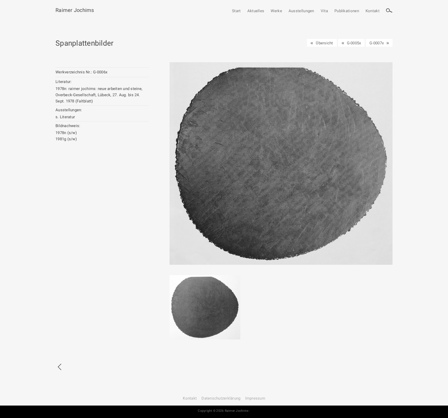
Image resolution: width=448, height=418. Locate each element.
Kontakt (373, 11)
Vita (324, 11)
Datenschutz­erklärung (220, 398)
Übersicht (324, 43)
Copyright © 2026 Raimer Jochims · (224, 410)
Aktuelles (255, 11)
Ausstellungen (301, 11)
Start (236, 11)
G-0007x (376, 43)
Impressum (255, 398)
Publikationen (346, 11)
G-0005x (354, 43)
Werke (276, 11)
